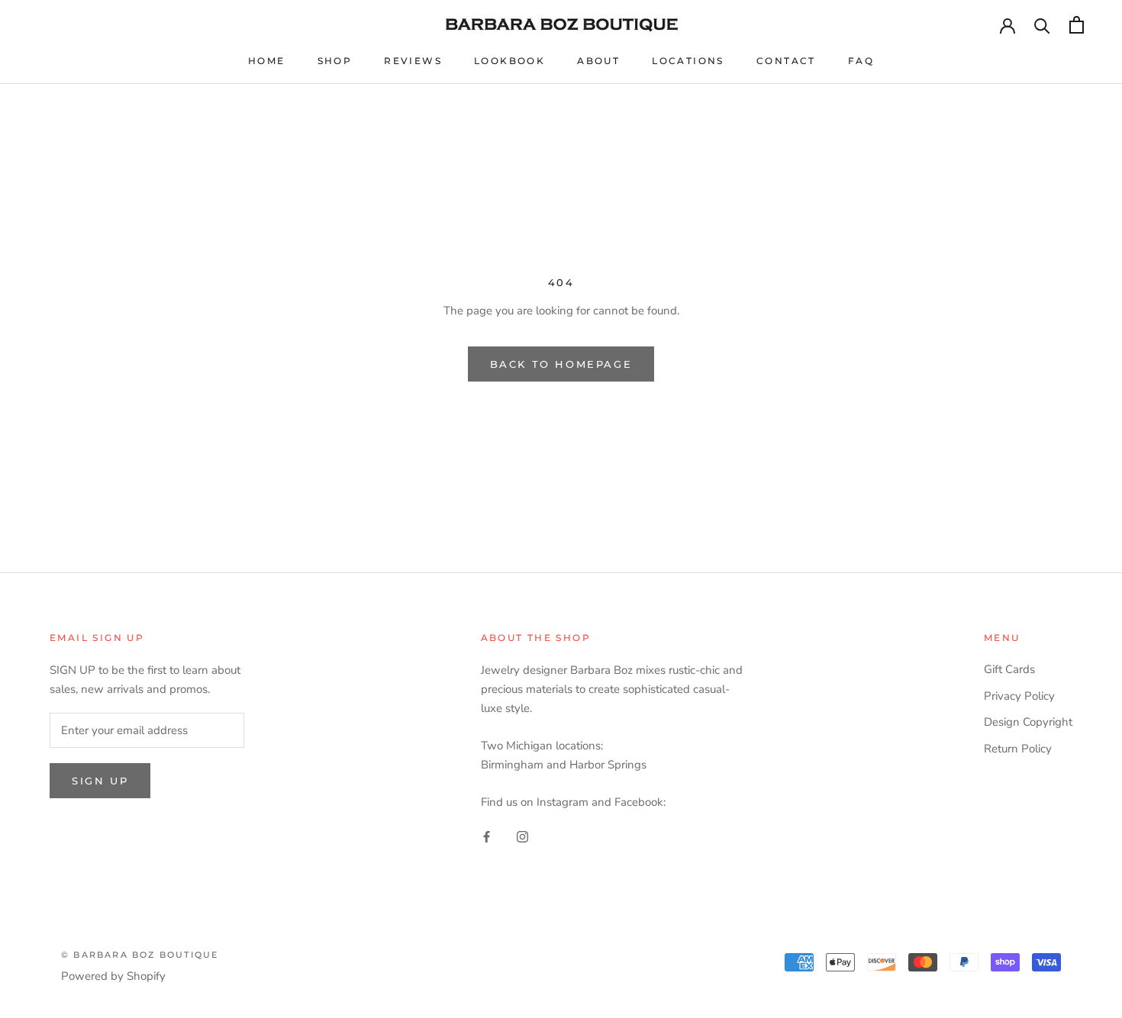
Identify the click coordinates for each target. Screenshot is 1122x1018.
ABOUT (598, 60)
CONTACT (786, 60)
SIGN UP (100, 781)
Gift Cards (1009, 669)
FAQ (861, 60)
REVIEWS (413, 60)
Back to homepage (561, 364)
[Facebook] (486, 836)
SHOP (335, 60)
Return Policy (1018, 748)
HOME (266, 60)
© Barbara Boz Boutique (139, 954)
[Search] (1042, 25)
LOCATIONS (688, 60)
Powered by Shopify (113, 976)
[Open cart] (1076, 25)
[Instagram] (522, 836)
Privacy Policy (1019, 696)
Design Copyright (1028, 722)
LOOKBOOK (509, 60)
